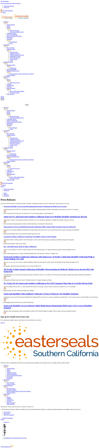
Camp (11, 60)
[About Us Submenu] (6, 23)
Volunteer (9, 84)
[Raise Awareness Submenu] (9, 90)
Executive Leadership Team (17, 32)
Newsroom (9, 39)
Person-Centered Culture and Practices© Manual (22, 73)
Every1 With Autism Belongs (17, 91)
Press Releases (13, 42)
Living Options (13, 59)
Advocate (9, 87)
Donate (8, 79)
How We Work (10, 47)
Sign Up (3, 322)
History (8, 26)
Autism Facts (13, 68)
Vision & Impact (11, 24)
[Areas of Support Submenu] (9, 51)
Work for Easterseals (9, 6)
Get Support (7, 44)
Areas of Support (11, 49)
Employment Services (15, 56)
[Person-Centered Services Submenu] (9, 72)
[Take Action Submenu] (6, 78)
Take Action (7, 76)
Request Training (11, 75)
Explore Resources (8, 62)
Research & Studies (11, 69)
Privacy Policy (7, 412)
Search (4, 12)
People (8, 27)
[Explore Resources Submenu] (6, 63)
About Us (6, 21)
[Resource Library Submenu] (9, 66)
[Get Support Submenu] (6, 46)
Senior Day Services (15, 57)
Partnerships (10, 37)
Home (5, 193)
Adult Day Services (14, 53)
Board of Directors (14, 30)
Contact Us (6, 7)
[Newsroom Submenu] (9, 40)
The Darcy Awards (14, 92)
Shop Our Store (10, 94)
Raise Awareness (11, 88)
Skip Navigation (5, 1)
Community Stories (11, 33)
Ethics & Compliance (9, 414)
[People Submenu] (9, 29)
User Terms (6, 413)
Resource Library (11, 65)
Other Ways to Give (15, 82)
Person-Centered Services (13, 70)
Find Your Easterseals (7, 10)
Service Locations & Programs (14, 36)
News (11, 43)
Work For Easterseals (12, 34)
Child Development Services (17, 55)
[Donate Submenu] (9, 81)
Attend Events (10, 85)
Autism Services (14, 52)
